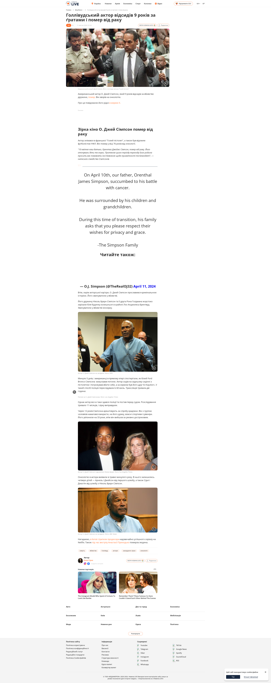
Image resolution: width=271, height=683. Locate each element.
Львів (138, 615)
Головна (68, 10)
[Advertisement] (116, 117)
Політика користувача (75, 645)
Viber (143, 653)
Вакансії (105, 648)
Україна (97, 3)
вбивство (93, 551)
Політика (174, 624)
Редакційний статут (74, 651)
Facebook (144, 660)
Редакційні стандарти (75, 655)
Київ (103, 615)
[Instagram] (85, 563)
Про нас (105, 645)
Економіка (127, 3)
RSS (177, 660)
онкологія (143, 551)
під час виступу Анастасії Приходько (110, 542)
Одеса (138, 624)
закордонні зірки (129, 551)
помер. (92, 97)
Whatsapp (145, 664)
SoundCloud (181, 657)
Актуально (105, 607)
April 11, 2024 (144, 286)
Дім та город (141, 607)
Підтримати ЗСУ (185, 4)
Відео (160, 3)
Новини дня (106, 624)
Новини (108, 3)
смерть (82, 551)
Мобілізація (175, 615)
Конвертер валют (109, 667)
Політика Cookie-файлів (76, 658)
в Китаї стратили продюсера (105, 539)
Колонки (147, 3)
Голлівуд (105, 551)
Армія (117, 3)
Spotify (179, 653)
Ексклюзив (71, 615)
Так (233, 677)
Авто (68, 607)
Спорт (138, 3)
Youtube (144, 645)
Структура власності (110, 658)
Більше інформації (251, 677)
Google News (181, 649)
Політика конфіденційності (77, 648)
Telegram (144, 649)
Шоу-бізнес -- (79, 10)
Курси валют (107, 664)
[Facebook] (88, 563)
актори (115, 551)
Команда (105, 661)
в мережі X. (115, 102)
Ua (198, 4)
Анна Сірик (88, 560)
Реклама (105, 655)
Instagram (145, 657)
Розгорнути (135, 634)
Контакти (106, 651)
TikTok (178, 645)
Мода (68, 624)
